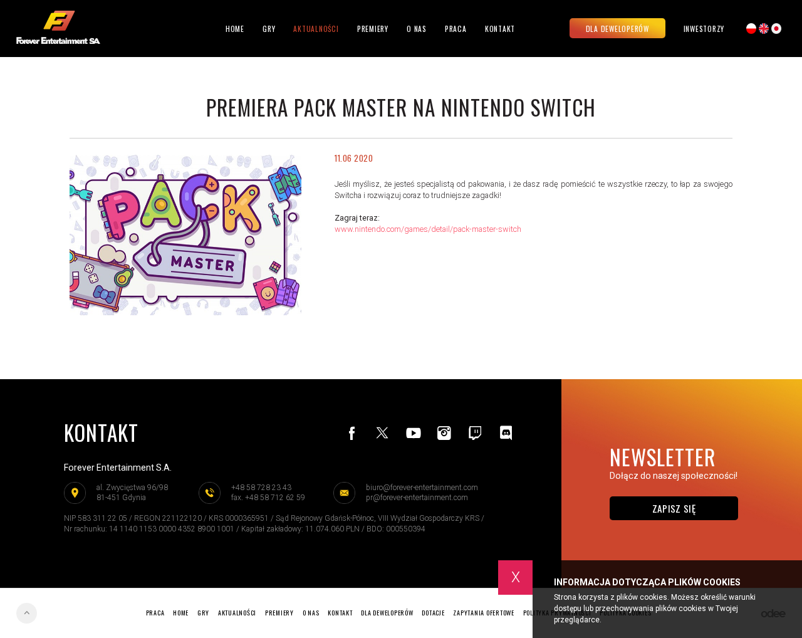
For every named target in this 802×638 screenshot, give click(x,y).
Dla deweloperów (617, 28)
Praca (456, 28)
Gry (269, 28)
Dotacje (433, 612)
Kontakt (500, 28)
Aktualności (315, 28)
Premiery (372, 28)
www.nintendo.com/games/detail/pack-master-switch (428, 229)
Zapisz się (673, 508)
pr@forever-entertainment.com (417, 497)
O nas (417, 28)
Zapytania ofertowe (483, 612)
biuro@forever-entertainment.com (422, 487)
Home (235, 28)
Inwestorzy (704, 29)
